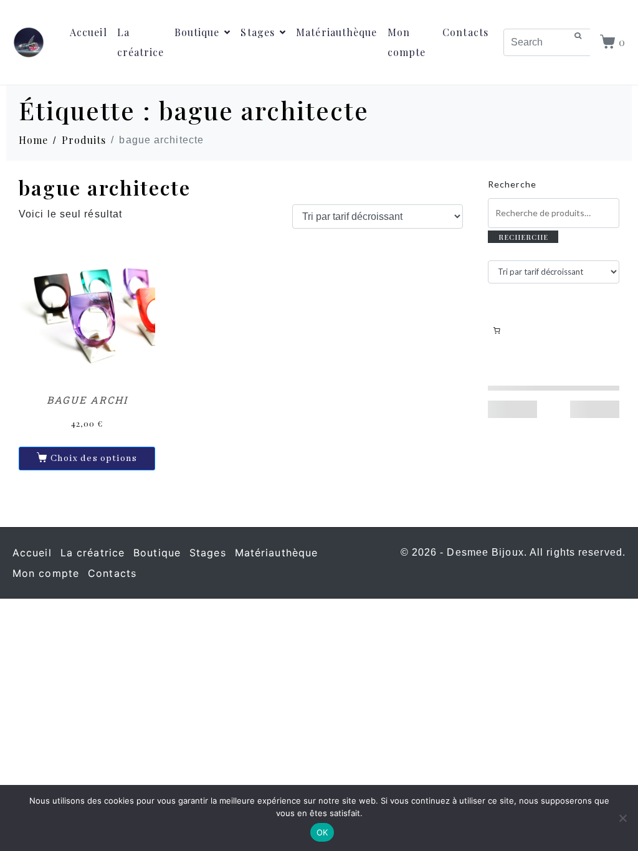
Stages (257, 32)
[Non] (622, 818)
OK (322, 832)
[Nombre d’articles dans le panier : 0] (496, 330)
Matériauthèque (336, 32)
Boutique (197, 32)
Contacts (465, 32)
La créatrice (140, 42)
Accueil (88, 32)
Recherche (512, 184)
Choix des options (94, 458)
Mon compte (407, 42)
